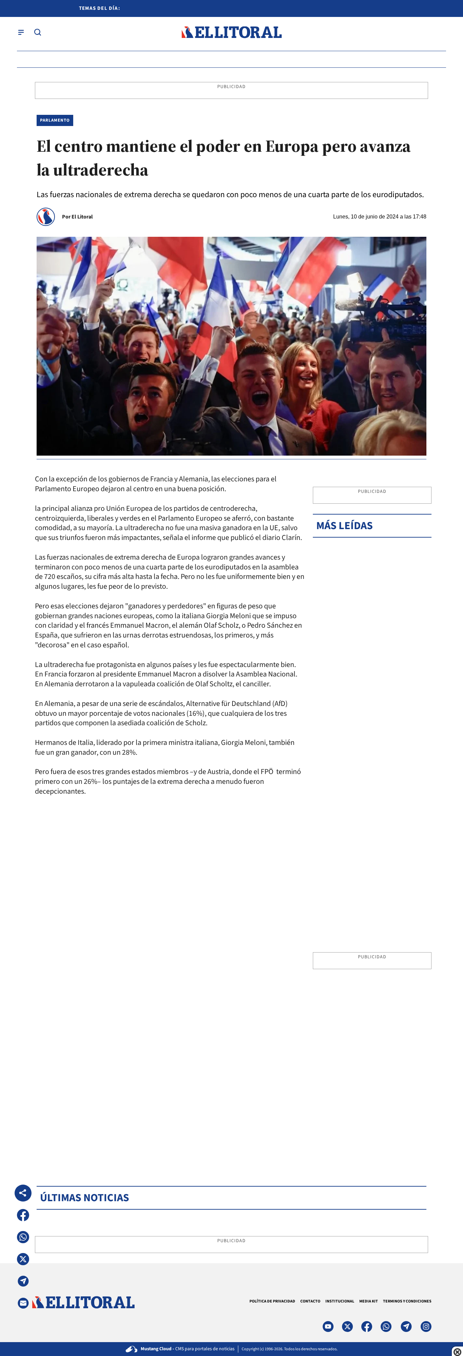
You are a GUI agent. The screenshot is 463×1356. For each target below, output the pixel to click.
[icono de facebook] (366, 1326)
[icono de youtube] (328, 1326)
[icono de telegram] (406, 1326)
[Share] (23, 1193)
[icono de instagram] (426, 1326)
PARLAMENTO (55, 120)
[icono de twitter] (347, 1326)
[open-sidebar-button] (21, 32)
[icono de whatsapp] (386, 1326)
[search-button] (38, 32)
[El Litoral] (231, 32)
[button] (23, 1215)
